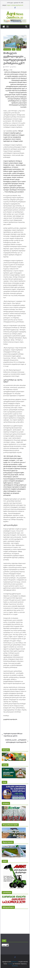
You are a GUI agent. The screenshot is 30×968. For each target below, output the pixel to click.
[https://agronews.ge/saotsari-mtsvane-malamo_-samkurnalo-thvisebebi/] (14, 846)
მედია (13, 49)
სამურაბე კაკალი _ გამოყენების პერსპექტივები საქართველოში (15, 741)
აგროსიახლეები (7, 49)
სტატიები (18, 49)
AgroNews (14, 66)
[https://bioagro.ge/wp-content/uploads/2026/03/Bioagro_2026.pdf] (14, 754)
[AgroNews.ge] (4, 27)
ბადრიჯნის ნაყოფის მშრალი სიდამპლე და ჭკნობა (13, 735)
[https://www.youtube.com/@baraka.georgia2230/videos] (14, 768)
